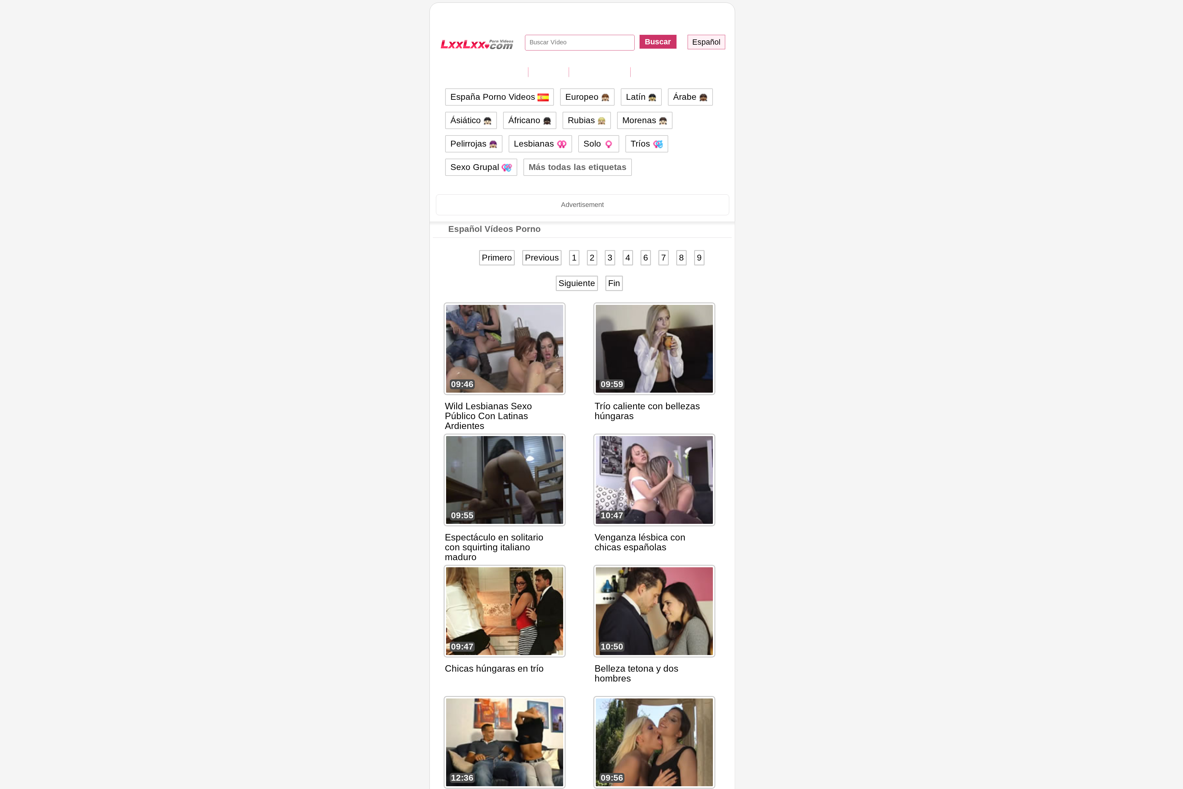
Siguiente (577, 283)
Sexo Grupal (476, 167)
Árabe (686, 97)
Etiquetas (548, 71)
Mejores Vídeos (662, 71)
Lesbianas (535, 143)
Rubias (582, 120)
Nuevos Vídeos (599, 71)
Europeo (583, 97)
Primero (497, 257)
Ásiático (466, 120)
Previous (542, 257)
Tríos (641, 143)
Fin (614, 283)
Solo (593, 143)
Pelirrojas (469, 143)
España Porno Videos (494, 97)
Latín (637, 97)
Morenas (640, 120)
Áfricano (525, 120)
